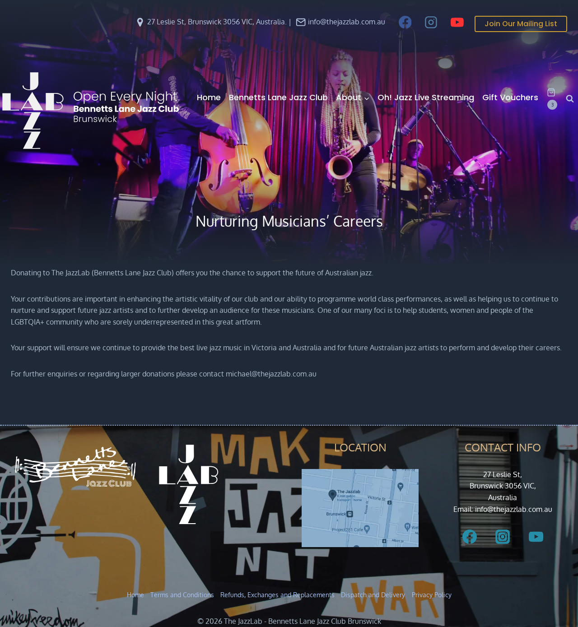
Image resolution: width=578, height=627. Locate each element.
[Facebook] (405, 22)
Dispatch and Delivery (373, 595)
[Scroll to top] (556, 596)
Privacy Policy (432, 595)
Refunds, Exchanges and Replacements (277, 595)
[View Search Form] (570, 99)
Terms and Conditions (182, 595)
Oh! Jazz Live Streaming (426, 97)
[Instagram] (431, 22)
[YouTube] (457, 22)
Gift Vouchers (510, 97)
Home (209, 97)
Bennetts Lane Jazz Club (278, 97)
